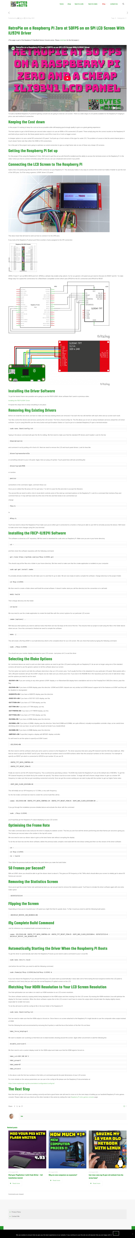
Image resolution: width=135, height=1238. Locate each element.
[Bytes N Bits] (18, 4)
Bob (20, 18)
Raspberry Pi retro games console (82, 1097)
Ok (116, 1233)
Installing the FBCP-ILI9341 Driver (19, 400)
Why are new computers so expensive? (63, 1175)
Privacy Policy (16, 1212)
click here (63, 40)
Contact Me (15, 1216)
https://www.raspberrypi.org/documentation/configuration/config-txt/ (31, 1083)
